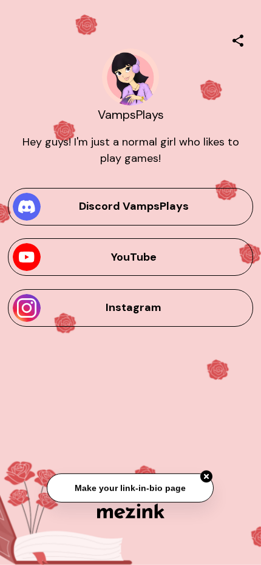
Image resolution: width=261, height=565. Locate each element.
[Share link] (238, 39)
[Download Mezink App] (130, 511)
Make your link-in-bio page (130, 488)
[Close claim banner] (207, 477)
